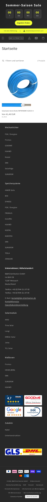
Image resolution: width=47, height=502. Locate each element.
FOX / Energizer (11, 134)
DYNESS (8, 201)
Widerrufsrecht (35, 481)
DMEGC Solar (10, 337)
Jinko (7, 342)
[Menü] (2, 38)
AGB (24, 485)
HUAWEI (8, 151)
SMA (6, 163)
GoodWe (8, 219)
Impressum (39, 485)
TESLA (7, 253)
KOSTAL (8, 230)
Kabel (7, 430)
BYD (6, 196)
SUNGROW (9, 174)
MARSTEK (8, 236)
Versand (31, 485)
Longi (7, 331)
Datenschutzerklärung (13, 485)
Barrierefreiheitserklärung (32, 493)
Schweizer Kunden (16, 496)
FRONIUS (8, 213)
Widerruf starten (32, 496)
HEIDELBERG (10, 370)
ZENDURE (9, 259)
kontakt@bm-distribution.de (24, 298)
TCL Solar (9, 348)
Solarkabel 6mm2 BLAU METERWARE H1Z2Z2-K (18, 111)
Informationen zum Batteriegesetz (33, 489)
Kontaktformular (12, 301)
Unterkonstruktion (12, 435)
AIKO (7, 320)
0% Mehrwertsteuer (14, 493)
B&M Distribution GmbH (20, 481)
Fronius (8, 140)
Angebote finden (23, 23)
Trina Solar (9, 325)
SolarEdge (9, 168)
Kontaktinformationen (12, 489)
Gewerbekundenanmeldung (16, 305)
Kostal (7, 157)
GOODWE (8, 145)
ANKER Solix (10, 190)
